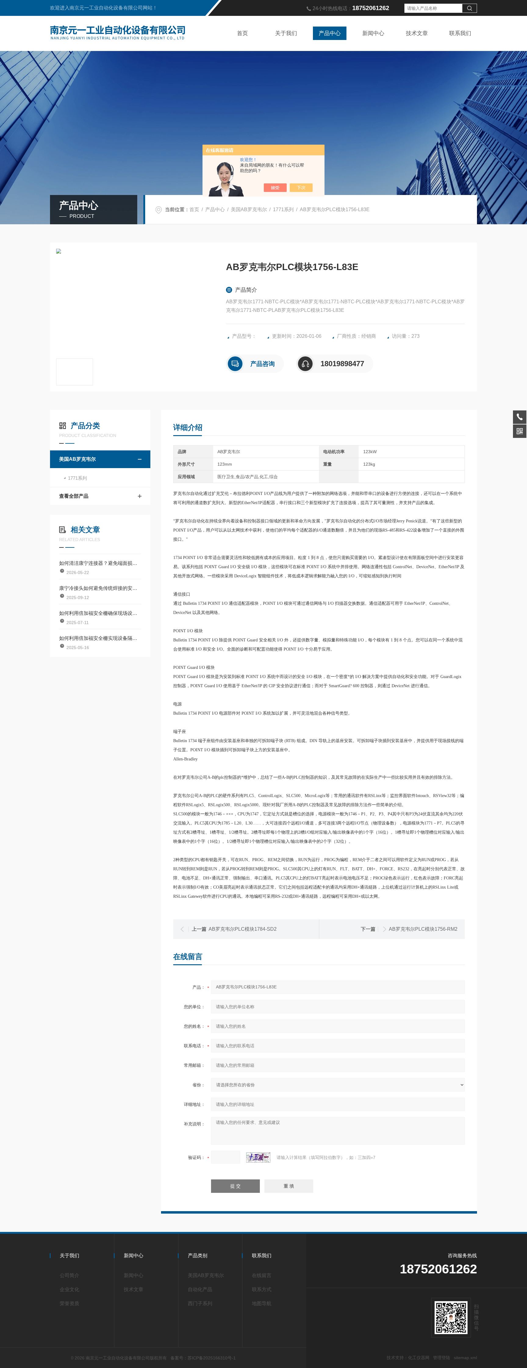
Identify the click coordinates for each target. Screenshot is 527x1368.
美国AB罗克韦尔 (249, 209)
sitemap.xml (465, 1357)
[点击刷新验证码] (258, 1157)
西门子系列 (200, 1303)
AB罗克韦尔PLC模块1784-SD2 (243, 929)
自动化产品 (200, 1289)
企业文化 (69, 1289)
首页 (242, 33)
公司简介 (69, 1275)
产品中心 (330, 33)
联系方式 (261, 1289)
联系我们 (460, 33)
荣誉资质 (69, 1303)
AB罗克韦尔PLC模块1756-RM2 (423, 929)
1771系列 (283, 209)
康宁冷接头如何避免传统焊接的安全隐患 (100, 588)
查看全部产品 (73, 496)
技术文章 (417, 33)
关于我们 (286, 33)
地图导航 (261, 1303)
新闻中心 (373, 33)
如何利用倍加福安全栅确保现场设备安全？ (100, 613)
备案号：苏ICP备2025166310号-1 (203, 1357)
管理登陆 (441, 1357)
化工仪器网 (418, 1357)
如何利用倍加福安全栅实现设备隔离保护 (100, 638)
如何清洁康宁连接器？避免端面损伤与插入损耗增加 (100, 563)
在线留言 (261, 1275)
